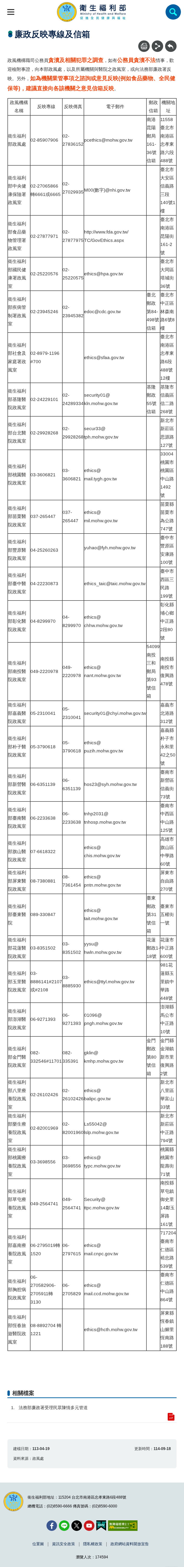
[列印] (144, 46)
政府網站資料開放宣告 (129, 1544)
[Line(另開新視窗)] (64, 1525)
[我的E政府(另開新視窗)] (101, 1525)
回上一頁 (171, 43)
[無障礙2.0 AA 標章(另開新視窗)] (123, 1525)
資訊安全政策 (63, 1544)
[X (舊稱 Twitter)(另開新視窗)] (76, 1525)
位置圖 (38, 1544)
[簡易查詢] (173, 12)
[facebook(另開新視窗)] (51, 1525)
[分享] (157, 46)
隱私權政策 (92, 1544)
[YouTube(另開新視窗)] (89, 1525)
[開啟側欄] (10, 12)
